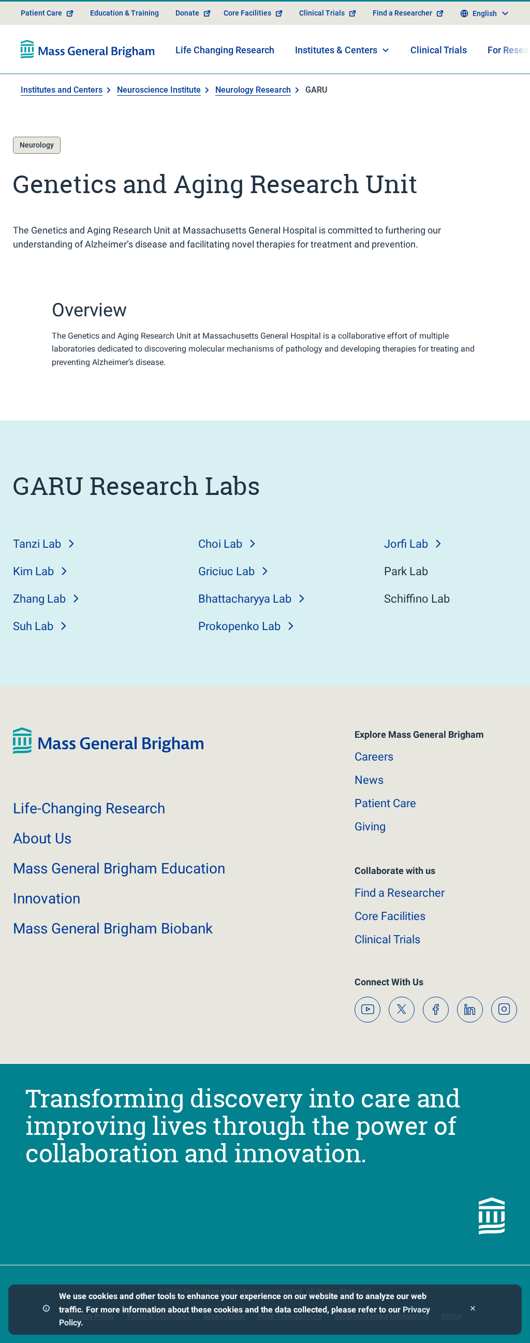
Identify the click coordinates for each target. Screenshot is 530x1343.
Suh (33, 626)
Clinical (387, 939)
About (42, 838)
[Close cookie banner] (473, 1309)
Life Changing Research (224, 50)
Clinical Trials (322, 13)
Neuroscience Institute (159, 90)
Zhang (39, 598)
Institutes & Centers (336, 50)
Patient (385, 803)
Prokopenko (239, 626)
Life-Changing (89, 808)
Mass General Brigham (119, 868)
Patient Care (41, 13)
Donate (187, 13)
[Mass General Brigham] (88, 49)
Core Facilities (247, 13)
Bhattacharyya (244, 598)
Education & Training (124, 13)
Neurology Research (253, 90)
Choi (220, 543)
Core (390, 916)
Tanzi (37, 543)
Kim (33, 571)
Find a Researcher (402, 13)
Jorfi (406, 543)
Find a (400, 892)
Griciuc (226, 571)
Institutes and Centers (61, 90)
